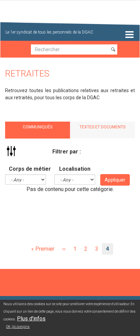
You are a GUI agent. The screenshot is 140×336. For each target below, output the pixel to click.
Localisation (74, 169)
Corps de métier (30, 169)
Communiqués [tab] (37, 127)
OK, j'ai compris (18, 327)
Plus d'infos (31, 318)
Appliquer (115, 180)
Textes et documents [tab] (102, 127)
